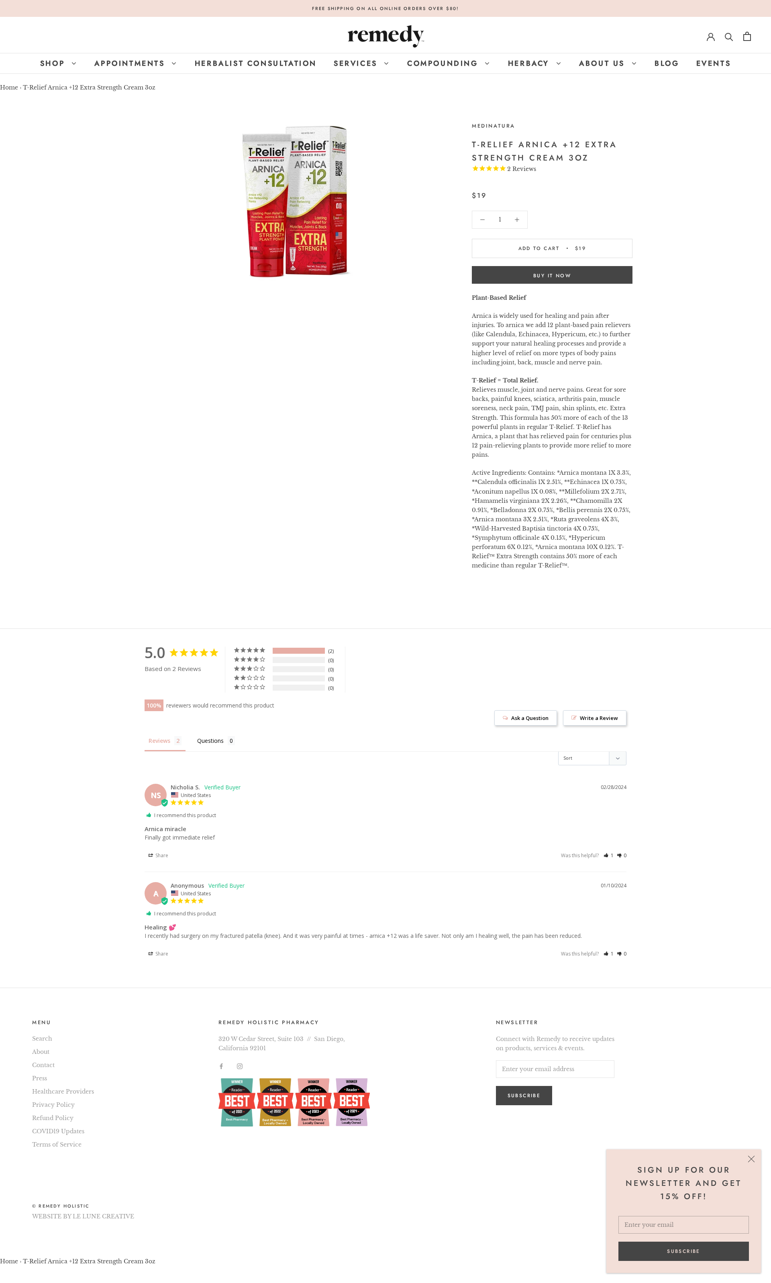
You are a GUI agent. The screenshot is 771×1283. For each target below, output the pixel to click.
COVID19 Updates (58, 1131)
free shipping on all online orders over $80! (385, 8)
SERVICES (357, 63)
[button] (608, 855)
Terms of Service (57, 1144)
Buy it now (552, 275)
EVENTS (713, 63)
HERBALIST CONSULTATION (256, 63)
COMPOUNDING (444, 63)
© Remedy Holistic (61, 1206)
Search (42, 1038)
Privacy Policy (53, 1104)
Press (39, 1078)
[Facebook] (221, 1065)
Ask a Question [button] (530, 718)
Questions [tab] (210, 740)
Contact (43, 1065)
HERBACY (530, 63)
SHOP (54, 63)
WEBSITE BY (51, 1216)
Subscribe (683, 1251)
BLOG (667, 63)
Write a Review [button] (599, 718)
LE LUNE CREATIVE (103, 1216)
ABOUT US (603, 63)
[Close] (751, 1159)
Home (9, 87)
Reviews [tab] (159, 740)
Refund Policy (52, 1118)
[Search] (729, 36)
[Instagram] (240, 1065)
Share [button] (161, 855)
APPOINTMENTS (131, 63)
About (40, 1051)
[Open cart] (747, 36)
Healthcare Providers (63, 1091)
